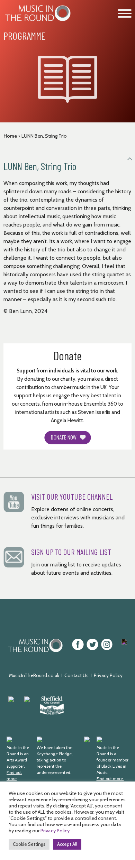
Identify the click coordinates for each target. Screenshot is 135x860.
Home (10, 136)
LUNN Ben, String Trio (44, 136)
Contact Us (76, 675)
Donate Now (63, 437)
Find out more (14, 775)
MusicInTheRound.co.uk (34, 675)
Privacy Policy (108, 675)
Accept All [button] (67, 844)
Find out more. (110, 778)
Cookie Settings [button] (29, 844)
